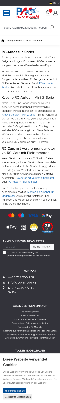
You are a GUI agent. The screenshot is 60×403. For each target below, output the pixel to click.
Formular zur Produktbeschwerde (30, 319)
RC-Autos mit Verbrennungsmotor (35, 178)
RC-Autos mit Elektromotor (22, 181)
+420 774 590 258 (21, 277)
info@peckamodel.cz (22, 282)
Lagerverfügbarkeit (30, 311)
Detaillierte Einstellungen (18, 396)
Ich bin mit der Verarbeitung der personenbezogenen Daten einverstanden (29, 254)
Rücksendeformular (30, 315)
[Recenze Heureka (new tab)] (33, 227)
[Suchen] (52, 28)
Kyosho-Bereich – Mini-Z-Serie (18, 114)
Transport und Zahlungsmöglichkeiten (30, 323)
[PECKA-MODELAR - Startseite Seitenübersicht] (15, 12)
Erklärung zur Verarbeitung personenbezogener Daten (30, 331)
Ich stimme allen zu (15, 390)
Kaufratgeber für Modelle (30, 327)
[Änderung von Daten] (55, 14)
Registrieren (42, 247)
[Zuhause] (3, 40)
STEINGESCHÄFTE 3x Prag (21, 290)
